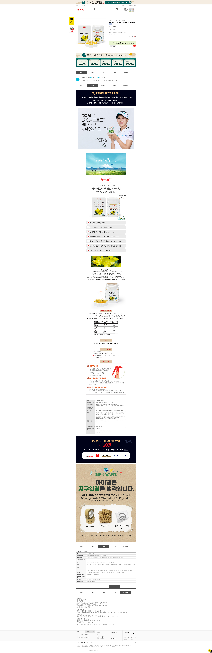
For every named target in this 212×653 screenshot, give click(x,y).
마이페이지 (134, 5)
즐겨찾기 (77, 5)
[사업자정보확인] (129, 645)
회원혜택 (126, 13)
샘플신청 (132, 637)
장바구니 (130, 5)
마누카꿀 (105, 13)
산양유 (101, 13)
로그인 (120, 5)
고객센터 (131, 13)
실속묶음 (110, 13)
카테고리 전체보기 (82, 13)
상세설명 (92, 72)
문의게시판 (125, 639)
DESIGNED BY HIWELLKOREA (93, 650)
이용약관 (88, 642)
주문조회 (127, 5)
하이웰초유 (96, 13)
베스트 (90, 13)
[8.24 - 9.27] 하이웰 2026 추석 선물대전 (83, 634)
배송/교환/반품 (125, 72)
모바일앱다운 (83, 5)
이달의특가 (121, 13)
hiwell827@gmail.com (103, 646)
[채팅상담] (209, 650)
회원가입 (123, 5)
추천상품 (114, 72)
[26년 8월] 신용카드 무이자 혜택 (82, 636)
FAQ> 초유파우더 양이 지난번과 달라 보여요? (83, 637)
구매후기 (81, 72)
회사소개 (78, 642)
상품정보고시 (103, 72)
